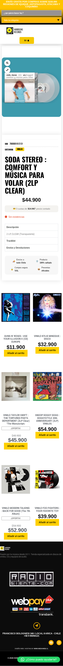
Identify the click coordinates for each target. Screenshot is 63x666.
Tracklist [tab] (10, 240)
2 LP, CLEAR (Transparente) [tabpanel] (20, 234)
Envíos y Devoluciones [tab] (18, 247)
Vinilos (20, 149)
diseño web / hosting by (31, 648)
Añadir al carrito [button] (15, 353)
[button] (57, 27)
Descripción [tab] (12, 227)
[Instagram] (59, 642)
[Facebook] (51, 642)
